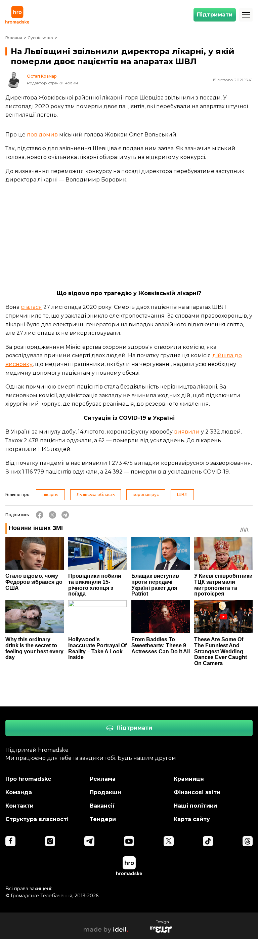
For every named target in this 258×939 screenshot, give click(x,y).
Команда (18, 792)
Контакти (19, 806)
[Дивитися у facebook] (10, 841)
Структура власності (37, 819)
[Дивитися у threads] (248, 841)
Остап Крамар (42, 76)
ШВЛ (182, 494)
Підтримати (214, 14)
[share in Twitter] (52, 515)
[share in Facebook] (39, 515)
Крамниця (189, 779)
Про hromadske (28, 779)
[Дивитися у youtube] (129, 841)
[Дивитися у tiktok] (208, 841)
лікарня (50, 494)
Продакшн (105, 792)
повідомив (42, 134)
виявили (187, 431)
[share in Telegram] (65, 515)
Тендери (103, 819)
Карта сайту (192, 819)
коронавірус (146, 494)
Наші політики (195, 806)
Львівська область (96, 494)
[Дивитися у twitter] (169, 841)
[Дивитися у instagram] (50, 841)
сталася (31, 307)
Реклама (103, 779)
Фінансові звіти (197, 792)
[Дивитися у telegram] (89, 841)
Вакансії (102, 806)
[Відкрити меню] (246, 15)
